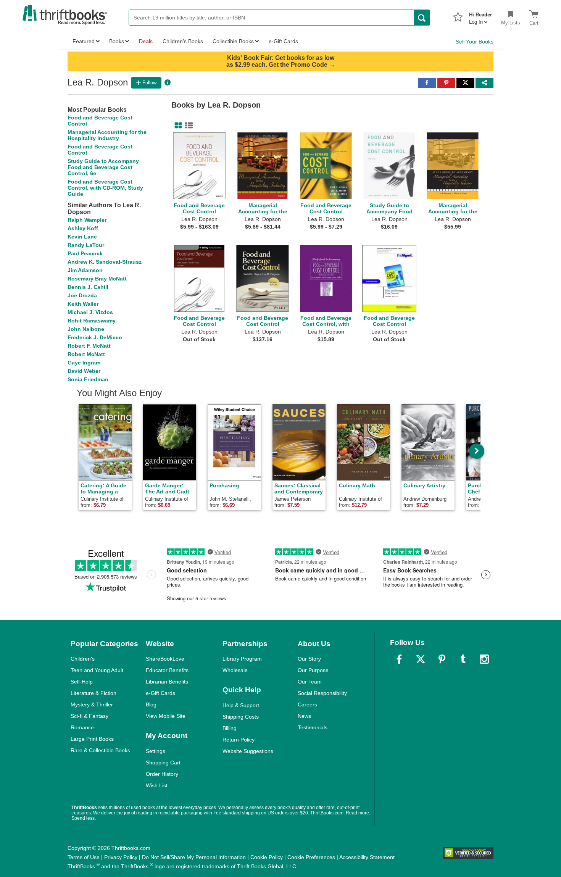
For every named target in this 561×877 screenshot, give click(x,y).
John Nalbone (86, 329)
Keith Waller (83, 304)
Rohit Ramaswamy (92, 321)
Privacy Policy (120, 857)
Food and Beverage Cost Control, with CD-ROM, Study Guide (105, 188)
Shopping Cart (163, 762)
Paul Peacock (85, 253)
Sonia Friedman (88, 379)
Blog (151, 704)
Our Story (309, 659)
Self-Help (82, 682)
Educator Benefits (167, 670)
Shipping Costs (240, 717)
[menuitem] (480, 16)
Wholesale (235, 670)
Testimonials (312, 727)
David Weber (84, 371)
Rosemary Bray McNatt (97, 279)
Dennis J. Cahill (88, 287)
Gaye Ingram (84, 363)
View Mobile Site (165, 716)
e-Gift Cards (160, 693)
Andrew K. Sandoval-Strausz (105, 262)
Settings (155, 751)
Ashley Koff (83, 228)
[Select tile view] (187, 125)
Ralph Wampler (87, 220)
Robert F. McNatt (89, 346)
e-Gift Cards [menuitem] (283, 41)
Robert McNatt (86, 354)
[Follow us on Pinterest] (442, 659)
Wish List (157, 785)
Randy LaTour (86, 245)
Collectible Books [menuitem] (233, 41)
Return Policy (238, 740)
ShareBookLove (165, 659)
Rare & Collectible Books (100, 750)
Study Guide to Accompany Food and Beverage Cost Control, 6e (103, 167)
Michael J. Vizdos (90, 312)
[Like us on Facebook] (399, 659)
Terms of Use (84, 857)
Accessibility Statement (367, 857)
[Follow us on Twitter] (420, 659)
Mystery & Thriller (92, 704)
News (304, 716)
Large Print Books (92, 739)
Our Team (310, 682)
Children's (83, 659)
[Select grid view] (176, 125)
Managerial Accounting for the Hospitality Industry (107, 135)
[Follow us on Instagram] (484, 659)
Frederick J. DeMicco (95, 337)
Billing (229, 728)
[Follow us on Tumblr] (463, 659)
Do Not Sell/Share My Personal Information (194, 857)
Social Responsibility (322, 693)
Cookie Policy (266, 857)
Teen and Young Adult (97, 670)
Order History (162, 774)
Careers (307, 704)
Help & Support (240, 705)
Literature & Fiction (93, 693)
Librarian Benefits (167, 682)
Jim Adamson (85, 270)
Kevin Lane (82, 237)
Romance (82, 727)
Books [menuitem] (116, 41)
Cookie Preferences (311, 857)
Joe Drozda (82, 295)
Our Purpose (313, 670)
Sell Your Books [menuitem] (474, 42)
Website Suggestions (247, 751)
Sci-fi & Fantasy (89, 716)
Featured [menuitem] (84, 41)
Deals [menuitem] (146, 41)
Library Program (242, 659)
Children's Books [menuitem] (183, 41)
